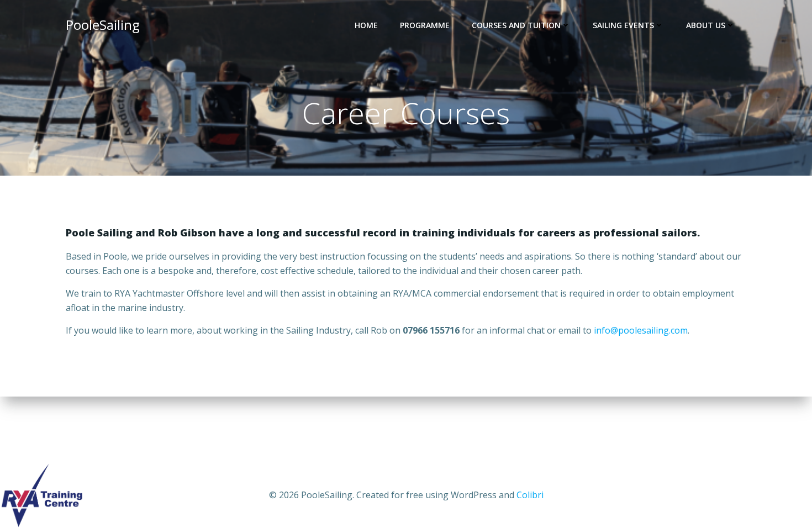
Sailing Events (623, 25)
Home (366, 25)
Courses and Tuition (516, 25)
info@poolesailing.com (641, 330)
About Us (705, 25)
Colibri (530, 495)
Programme (425, 25)
